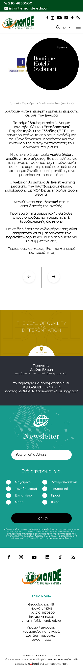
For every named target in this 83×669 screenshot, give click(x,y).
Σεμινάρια (28, 103)
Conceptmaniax (56, 663)
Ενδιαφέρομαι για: (41, 471)
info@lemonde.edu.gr (28, 8)
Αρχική (14, 103)
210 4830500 (20, 3)
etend (33, 663)
